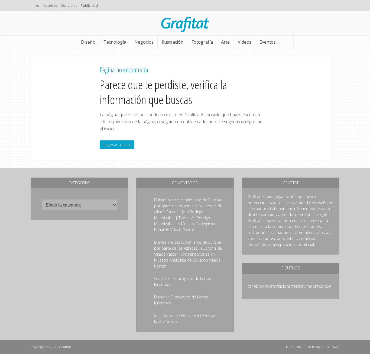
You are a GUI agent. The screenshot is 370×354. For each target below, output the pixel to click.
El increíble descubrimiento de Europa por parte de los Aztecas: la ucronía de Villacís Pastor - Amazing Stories (188, 248)
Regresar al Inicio (117, 144)
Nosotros (50, 5)
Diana (159, 297)
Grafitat (65, 347)
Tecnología (114, 42)
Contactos (69, 5)
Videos (244, 42)
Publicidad (89, 5)
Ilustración (172, 42)
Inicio (35, 5)
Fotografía (202, 42)
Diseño (88, 42)
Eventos (267, 42)
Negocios (144, 42)
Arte (225, 42)
